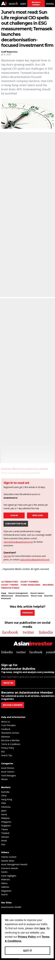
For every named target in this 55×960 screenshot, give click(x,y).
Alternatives (9, 581)
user (23, 3)
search (13, 3)
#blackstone (7, 596)
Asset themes (9, 584)
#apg (3, 593)
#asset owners (37, 593)
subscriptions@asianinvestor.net (18, 541)
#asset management (18, 593)
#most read (36, 596)
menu (50, 3)
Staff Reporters (9, 51)
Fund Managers (30, 584)
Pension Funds (10, 588)
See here (7, 556)
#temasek (6, 598)
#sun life (48, 596)
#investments (22, 596)
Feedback (27, 613)
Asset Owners (29, 581)
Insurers (48, 584)
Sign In (14, 515)
